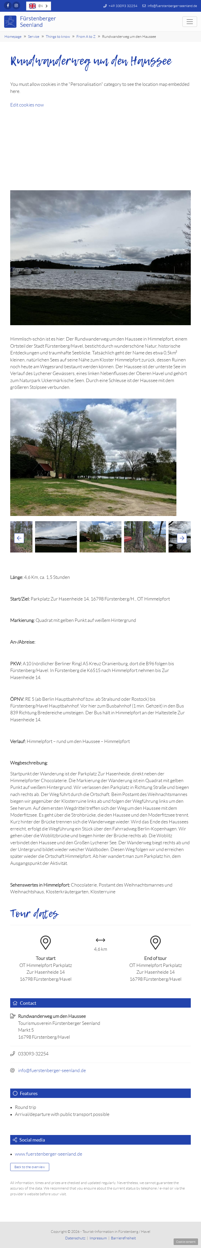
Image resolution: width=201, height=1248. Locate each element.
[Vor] (182, 538)
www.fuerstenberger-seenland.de (48, 1154)
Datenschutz (75, 1238)
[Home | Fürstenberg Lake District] (31, 21)
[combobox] (38, 6)
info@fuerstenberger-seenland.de (52, 1070)
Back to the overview (29, 1167)
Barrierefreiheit (123, 1238)
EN (40, 6)
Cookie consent (186, 1241)
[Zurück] (19, 538)
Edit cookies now (27, 105)
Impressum (98, 1238)
